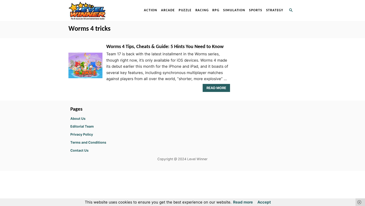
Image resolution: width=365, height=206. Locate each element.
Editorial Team (82, 126)
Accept (264, 202)
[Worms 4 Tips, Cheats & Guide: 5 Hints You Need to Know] (85, 67)
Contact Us (79, 150)
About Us (78, 119)
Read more (243, 202)
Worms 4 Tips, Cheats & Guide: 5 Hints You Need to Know (165, 46)
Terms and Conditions (88, 142)
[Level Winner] (101, 10)
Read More (217, 89)
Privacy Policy (81, 134)
